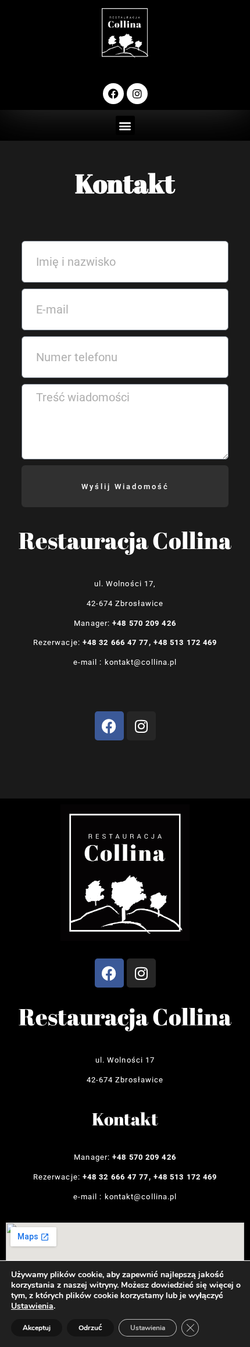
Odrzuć (90, 1327)
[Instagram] (137, 93)
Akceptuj (37, 1327)
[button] (125, 125)
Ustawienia (32, 1306)
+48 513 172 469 (185, 642)
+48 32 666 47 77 (116, 642)
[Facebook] (113, 93)
